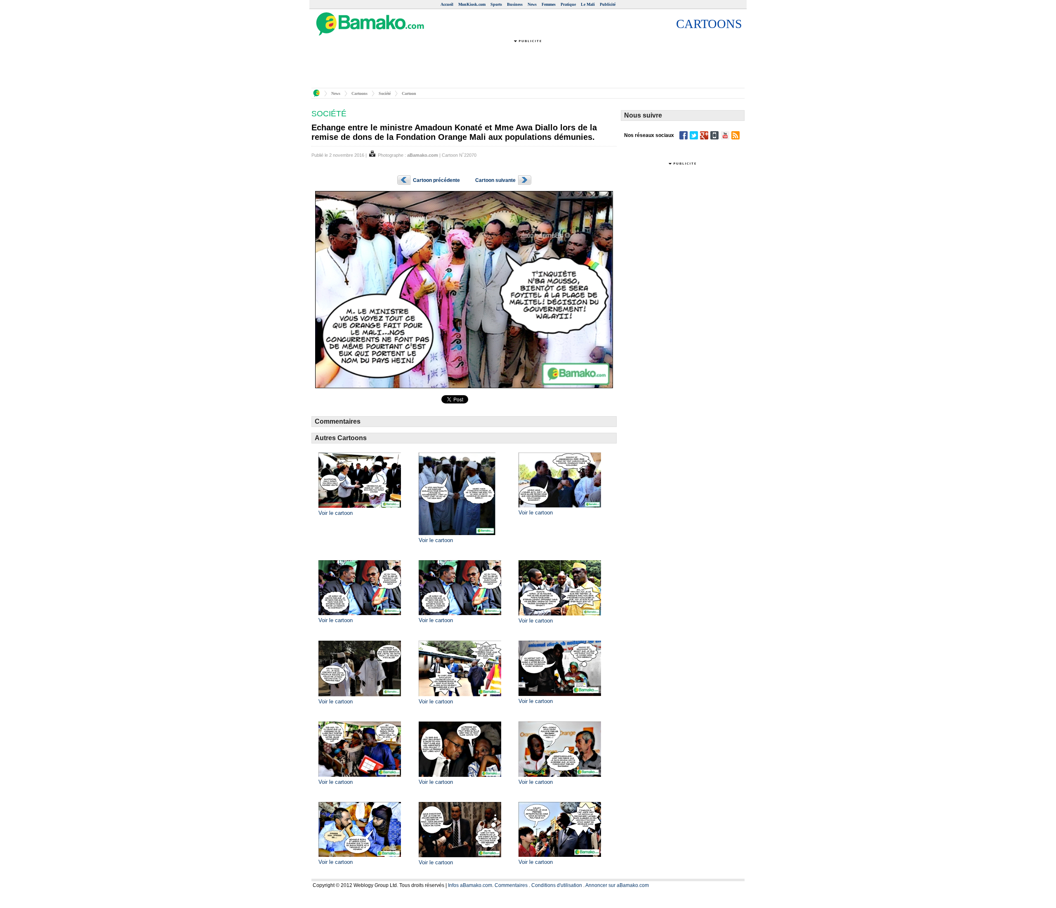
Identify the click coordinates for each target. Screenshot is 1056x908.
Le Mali (588, 4)
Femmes (549, 4)
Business (515, 4)
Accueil (447, 4)
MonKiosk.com (472, 4)
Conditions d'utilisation (556, 885)
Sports (496, 4)
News (532, 4)
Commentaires (511, 885)
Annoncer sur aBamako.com (617, 885)
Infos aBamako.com (470, 885)
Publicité (607, 4)
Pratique (568, 4)
